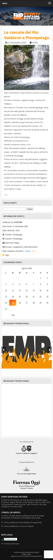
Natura (27, 251)
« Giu (13, 315)
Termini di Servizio (11, 544)
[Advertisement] (26, 410)
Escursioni (19, 251)
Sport (34, 251)
